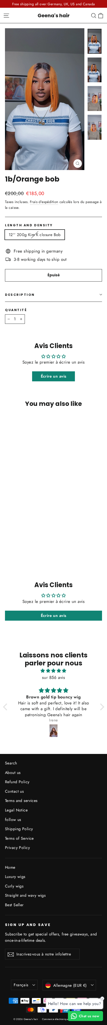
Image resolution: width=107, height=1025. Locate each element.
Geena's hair (54, 15)
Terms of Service (19, 838)
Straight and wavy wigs (25, 895)
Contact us (14, 791)
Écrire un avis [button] (53, 376)
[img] (53, 670)
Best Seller (14, 905)
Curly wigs (14, 886)
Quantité (16, 310)
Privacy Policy (17, 847)
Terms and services (21, 800)
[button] (6, 706)
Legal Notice (16, 810)
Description (20, 295)
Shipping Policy (19, 829)
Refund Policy (17, 782)
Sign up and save (28, 924)
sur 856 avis (53, 677)
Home (10, 867)
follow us (13, 819)
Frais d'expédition (44, 201)
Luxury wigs (15, 876)
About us (12, 772)
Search (11, 763)
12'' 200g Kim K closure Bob (35, 235)
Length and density (29, 225)
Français (21, 985)
